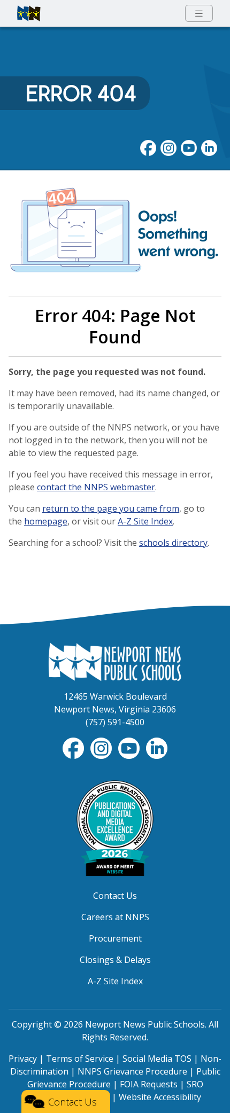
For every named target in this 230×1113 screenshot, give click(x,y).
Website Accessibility (160, 1097)
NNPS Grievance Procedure (132, 1071)
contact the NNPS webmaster (96, 487)
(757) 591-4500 (115, 722)
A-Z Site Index (145, 521)
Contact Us (115, 896)
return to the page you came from (110, 508)
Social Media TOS (156, 1058)
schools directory (173, 542)
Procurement (115, 938)
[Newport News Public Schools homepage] (29, 13)
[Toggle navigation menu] (199, 13)
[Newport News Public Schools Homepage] (115, 661)
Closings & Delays (115, 960)
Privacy (23, 1058)
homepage (45, 521)
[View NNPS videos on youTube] (189, 147)
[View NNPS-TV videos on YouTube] (130, 747)
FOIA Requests (149, 1084)
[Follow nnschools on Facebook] (148, 147)
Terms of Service (79, 1058)
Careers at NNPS (115, 917)
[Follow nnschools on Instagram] (168, 147)
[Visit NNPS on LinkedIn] (209, 147)
